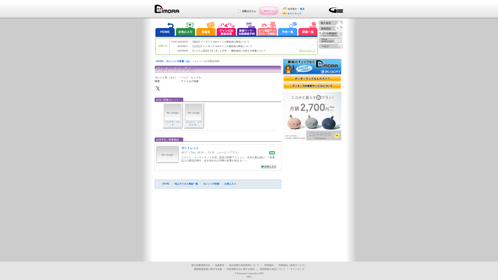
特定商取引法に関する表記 (241, 269)
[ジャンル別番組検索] (226, 29)
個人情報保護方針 (200, 265)
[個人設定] (331, 22)
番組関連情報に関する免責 (208, 269)
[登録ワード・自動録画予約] (247, 29)
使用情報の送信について (272, 269)
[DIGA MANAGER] (331, 40)
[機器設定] (331, 28)
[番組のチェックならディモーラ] (312, 67)
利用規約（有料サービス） (293, 265)
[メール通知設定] (331, 34)
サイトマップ (297, 269)
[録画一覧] (308, 29)
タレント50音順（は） (179, 61)
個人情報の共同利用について (244, 265)
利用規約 (269, 265)
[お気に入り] (185, 29)
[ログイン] (268, 11)
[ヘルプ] (331, 46)
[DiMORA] (167, 10)
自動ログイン (249, 11)
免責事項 (219, 265)
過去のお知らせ (307, 50)
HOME (160, 61)
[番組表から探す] (206, 29)
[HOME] (165, 29)
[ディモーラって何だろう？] (312, 78)
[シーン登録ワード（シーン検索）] (267, 29)
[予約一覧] (287, 29)
